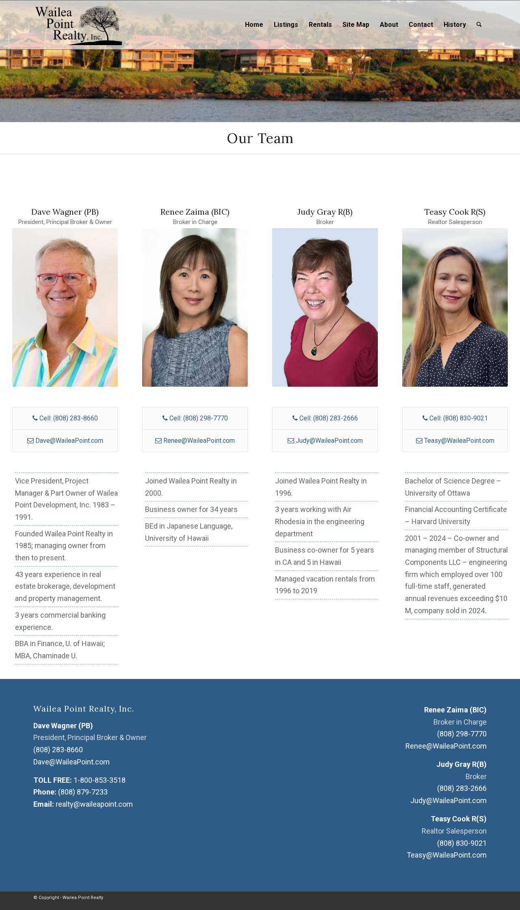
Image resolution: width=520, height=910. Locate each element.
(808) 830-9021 (462, 843)
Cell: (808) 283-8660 (68, 418)
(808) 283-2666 (462, 788)
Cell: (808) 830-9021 (458, 418)
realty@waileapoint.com (94, 804)
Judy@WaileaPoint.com (329, 440)
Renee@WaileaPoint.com (199, 440)
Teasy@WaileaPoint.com (459, 440)
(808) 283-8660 (58, 749)
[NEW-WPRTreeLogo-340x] (77, 24)
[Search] (479, 24)
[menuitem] (254, 24)
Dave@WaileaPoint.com (69, 440)
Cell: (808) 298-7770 (198, 418)
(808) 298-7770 (462, 733)
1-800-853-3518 (100, 780)
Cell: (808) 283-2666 (328, 418)
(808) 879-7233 (83, 792)
